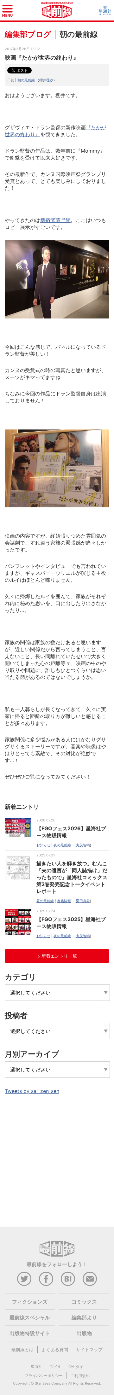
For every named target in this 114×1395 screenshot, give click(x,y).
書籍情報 (64, 901)
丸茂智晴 (83, 845)
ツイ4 (55, 1366)
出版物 (84, 1333)
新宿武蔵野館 (55, 220)
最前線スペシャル (30, 1317)
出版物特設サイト (30, 1333)
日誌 (10, 80)
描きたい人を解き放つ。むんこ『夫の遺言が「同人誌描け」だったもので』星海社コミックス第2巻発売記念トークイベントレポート (71, 877)
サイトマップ (89, 1349)
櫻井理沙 (46, 80)
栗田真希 (83, 901)
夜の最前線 (62, 845)
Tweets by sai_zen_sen (32, 1091)
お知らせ (43, 845)
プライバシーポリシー (44, 1375)
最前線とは (22, 1349)
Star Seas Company (51, 1383)
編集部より (84, 1317)
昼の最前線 (45, 901)
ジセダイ (75, 1366)
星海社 (36, 1366)
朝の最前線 (26, 80)
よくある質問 (54, 1349)
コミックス (84, 1302)
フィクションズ (30, 1302)
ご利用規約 (80, 1375)
